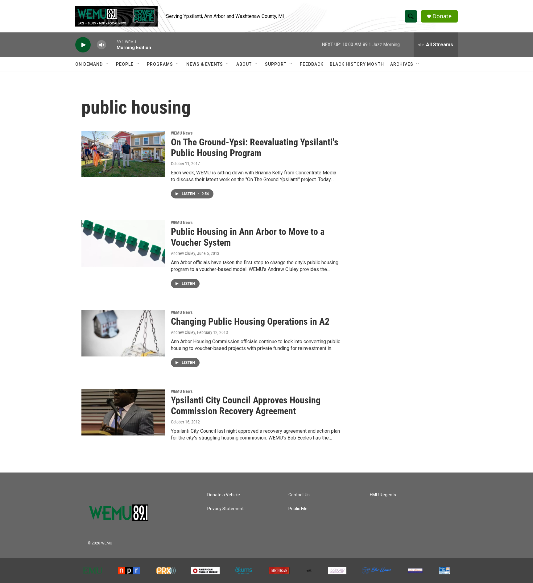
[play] (83, 44)
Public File (298, 508)
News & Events (204, 64)
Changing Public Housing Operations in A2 (250, 321)
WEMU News (181, 133)
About (244, 64)
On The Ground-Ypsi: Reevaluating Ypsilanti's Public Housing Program (254, 147)
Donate (442, 16)
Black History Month (357, 64)
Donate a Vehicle (223, 495)
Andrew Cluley (183, 332)
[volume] (101, 45)
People (125, 64)
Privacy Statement (225, 508)
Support (276, 64)
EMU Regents (383, 495)
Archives (401, 64)
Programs (160, 64)
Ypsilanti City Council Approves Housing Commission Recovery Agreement (245, 405)
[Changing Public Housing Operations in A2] (123, 333)
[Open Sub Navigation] (107, 64)
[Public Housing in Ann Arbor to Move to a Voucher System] (123, 243)
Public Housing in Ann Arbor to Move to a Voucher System (247, 237)
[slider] (111, 44)
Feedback (312, 64)
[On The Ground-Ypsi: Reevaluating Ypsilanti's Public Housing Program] (123, 154)
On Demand (89, 64)
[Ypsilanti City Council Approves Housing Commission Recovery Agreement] (123, 412)
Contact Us (299, 495)
